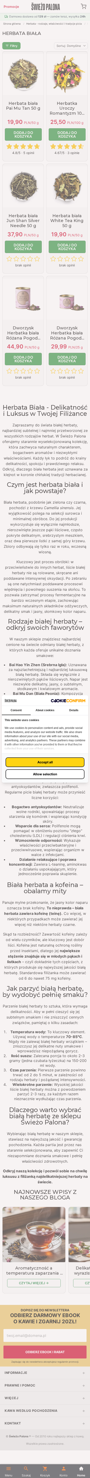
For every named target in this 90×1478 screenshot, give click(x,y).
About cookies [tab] (45, 710)
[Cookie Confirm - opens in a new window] (68, 700)
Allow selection (45, 774)
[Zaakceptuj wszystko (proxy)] (45, 762)
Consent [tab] (16, 710)
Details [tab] (73, 710)
